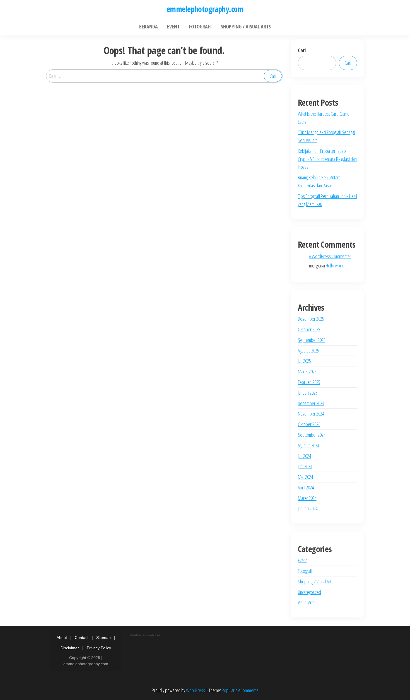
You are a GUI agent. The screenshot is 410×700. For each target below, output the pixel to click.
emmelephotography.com (205, 9)
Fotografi (305, 571)
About (62, 637)
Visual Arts (306, 602)
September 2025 (311, 340)
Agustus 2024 (308, 445)
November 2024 (311, 413)
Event (302, 560)
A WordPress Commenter (330, 256)
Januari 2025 (307, 392)
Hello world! (335, 265)
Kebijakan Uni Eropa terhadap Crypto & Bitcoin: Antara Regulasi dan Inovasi (327, 159)
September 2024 (311, 434)
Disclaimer (70, 648)
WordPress (195, 690)
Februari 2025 (309, 382)
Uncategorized (309, 592)
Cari (302, 50)
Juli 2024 (304, 456)
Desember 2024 (311, 403)
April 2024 (306, 487)
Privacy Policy (99, 648)
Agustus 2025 (308, 350)
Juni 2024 (305, 466)
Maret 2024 (307, 498)
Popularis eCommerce (240, 690)
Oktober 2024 (309, 424)
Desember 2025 (311, 318)
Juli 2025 (304, 361)
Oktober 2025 (309, 329)
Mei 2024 (305, 477)
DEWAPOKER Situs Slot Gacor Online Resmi (145, 634)
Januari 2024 (307, 508)
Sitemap (103, 637)
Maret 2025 (307, 371)
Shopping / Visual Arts (315, 581)
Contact (81, 637)
